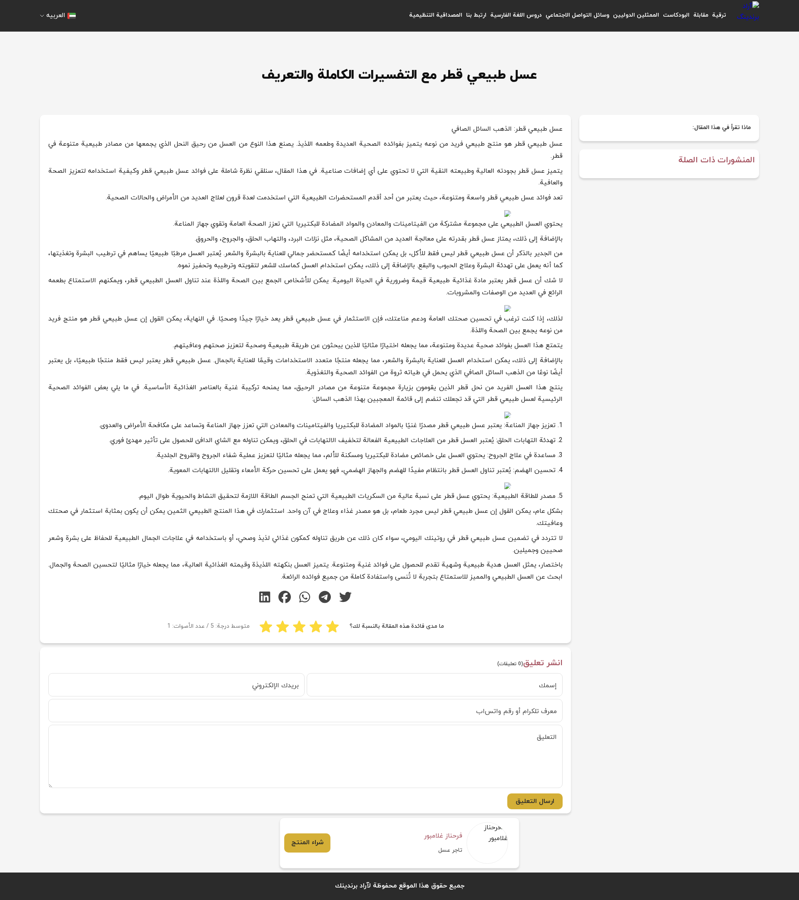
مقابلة (700, 15)
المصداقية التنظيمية (435, 15)
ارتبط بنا (476, 15)
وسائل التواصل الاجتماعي (577, 15)
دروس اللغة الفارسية (516, 15)
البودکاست (676, 15)
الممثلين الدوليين (636, 15)
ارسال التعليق (535, 801)
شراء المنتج (307, 842)
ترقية (719, 15)
